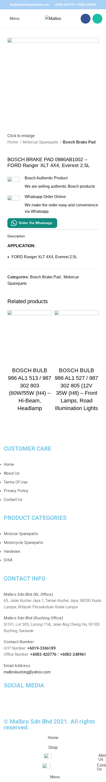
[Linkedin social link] (28, 294)
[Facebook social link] (85, 19)
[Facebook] (10, 704)
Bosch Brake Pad (79, 142)
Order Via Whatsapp (35, 223)
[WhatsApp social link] (97, 19)
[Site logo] (53, 18)
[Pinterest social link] (23, 294)
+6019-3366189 (41, 648)
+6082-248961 (86, 4)
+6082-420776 (64, 4)
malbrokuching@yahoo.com (27, 672)
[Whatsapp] (23, 704)
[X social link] (17, 294)
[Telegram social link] (34, 294)
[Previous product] (9, 148)
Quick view (29, 361)
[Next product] (19, 148)
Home (13, 142)
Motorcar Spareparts (41, 142)
